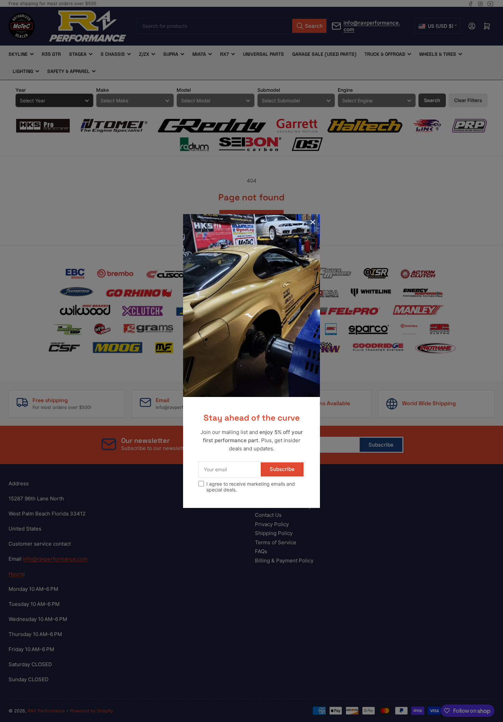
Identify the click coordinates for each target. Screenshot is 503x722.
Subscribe (282, 469)
